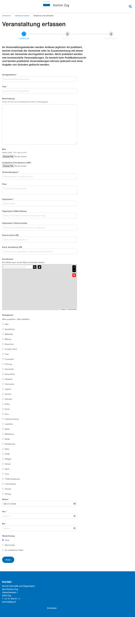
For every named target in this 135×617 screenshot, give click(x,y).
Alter (7, 324)
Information (9, 384)
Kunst (7, 409)
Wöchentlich (10, 545)
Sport (7, 469)
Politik (7, 454)
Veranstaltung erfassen (43, 16)
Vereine (8, 489)
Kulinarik (8, 399)
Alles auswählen (9, 319)
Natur (7, 449)
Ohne (7, 540)
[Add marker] (74, 275)
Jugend (8, 389)
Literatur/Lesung (12, 419)
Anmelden (52, 608)
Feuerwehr (9, 359)
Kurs (7, 414)
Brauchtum (9, 344)
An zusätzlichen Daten (14, 550)
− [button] (74, 270)
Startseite (6, 16)
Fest (7, 354)
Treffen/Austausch (12, 479)
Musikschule (10, 444)
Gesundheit (10, 374)
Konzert (8, 394)
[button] (39, 267)
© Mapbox (63, 309)
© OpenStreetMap (71, 309)
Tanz (7, 474)
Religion (8, 459)
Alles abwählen (23, 319)
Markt (7, 429)
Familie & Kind (11, 349)
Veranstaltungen (22, 16)
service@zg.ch (9, 601)
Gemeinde (9, 369)
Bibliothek (9, 334)
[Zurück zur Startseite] (67, 6)
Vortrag (8, 493)
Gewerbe (9, 379)
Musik (7, 439)
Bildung (8, 339)
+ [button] (74, 267)
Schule (8, 464)
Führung (8, 364)
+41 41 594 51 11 (12, 598)
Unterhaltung (10, 484)
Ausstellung (10, 329)
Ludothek (9, 424)
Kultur (7, 404)
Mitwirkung (9, 434)
